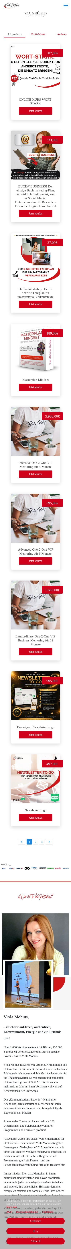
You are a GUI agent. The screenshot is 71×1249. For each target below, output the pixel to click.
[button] (22, 842)
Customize (35, 1221)
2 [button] (35, 841)
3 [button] (42, 841)
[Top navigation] (65, 5)
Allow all (35, 1241)
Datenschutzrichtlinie (27, 1211)
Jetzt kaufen (35, 110)
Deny (35, 1231)
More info (11, 1207)
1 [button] (29, 841)
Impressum (47, 1211)
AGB (9, 1211)
